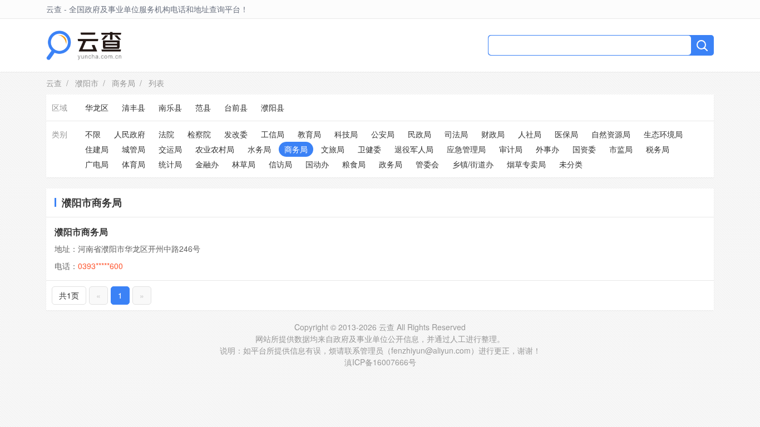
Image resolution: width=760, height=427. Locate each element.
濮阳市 (86, 82)
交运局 (170, 149)
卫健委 (369, 149)
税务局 (657, 149)
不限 (93, 134)
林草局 (243, 164)
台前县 (236, 107)
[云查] (83, 45)
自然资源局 (610, 134)
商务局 (123, 82)
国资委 (584, 149)
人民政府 (129, 134)
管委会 (427, 164)
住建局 (96, 149)
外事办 (547, 149)
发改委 (236, 134)
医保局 (566, 134)
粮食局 (354, 164)
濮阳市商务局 (81, 231)
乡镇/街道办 (472, 164)
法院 (166, 134)
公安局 (382, 134)
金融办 (207, 164)
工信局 (272, 134)
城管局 (133, 149)
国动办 (317, 164)
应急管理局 (466, 149)
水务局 (259, 149)
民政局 (419, 134)
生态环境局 (663, 134)
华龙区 (96, 107)
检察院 (199, 134)
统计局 (170, 164)
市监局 (621, 149)
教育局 (309, 134)
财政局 (493, 134)
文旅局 (332, 149)
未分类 (571, 164)
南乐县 (170, 107)
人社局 (529, 134)
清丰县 (133, 107)
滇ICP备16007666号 (380, 362)
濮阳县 (272, 107)
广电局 (96, 164)
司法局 (456, 134)
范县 (203, 107)
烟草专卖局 (526, 164)
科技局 (346, 134)
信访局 (280, 164)
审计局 (510, 149)
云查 (54, 82)
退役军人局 (413, 149)
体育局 (133, 164)
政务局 (390, 164)
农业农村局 (214, 149)
